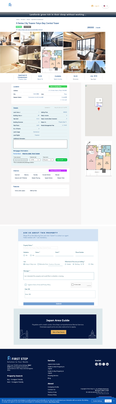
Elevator (57, 174)
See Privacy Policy (54, 402)
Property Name (27, 245)
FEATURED (18, 26)
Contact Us (51, 389)
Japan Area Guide (54, 364)
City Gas (35, 174)
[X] (103, 364)
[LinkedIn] (107, 364)
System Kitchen (49, 178)
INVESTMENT (27, 26)
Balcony (26, 174)
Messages (26, 271)
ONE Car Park (33, 190)
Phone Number (80, 252)
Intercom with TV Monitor (21, 178)
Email (56, 252)
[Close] (114, 401)
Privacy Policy (52, 395)
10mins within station (20, 190)
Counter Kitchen (47, 174)
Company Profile (53, 387)
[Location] (16, 30)
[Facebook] (100, 364)
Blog (49, 378)
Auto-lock (17, 174)
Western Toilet (60, 178)
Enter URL (27, 289)
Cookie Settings (97, 401)
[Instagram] (96, 364)
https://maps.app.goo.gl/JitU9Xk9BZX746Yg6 (30, 29)
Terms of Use (52, 392)
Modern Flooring (36, 178)
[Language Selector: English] (105, 6)
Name (37, 252)
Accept (108, 401)
